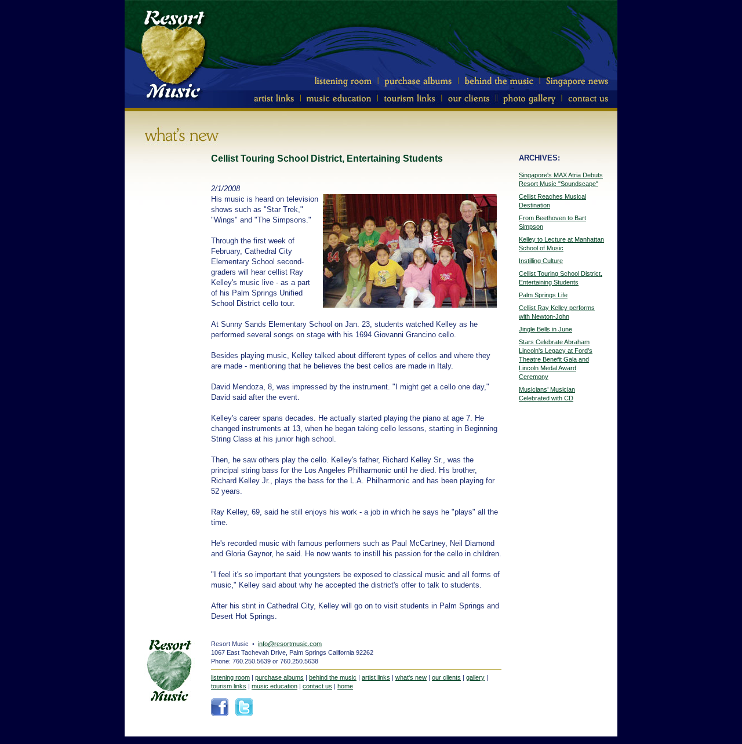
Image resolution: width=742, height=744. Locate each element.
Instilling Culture (541, 260)
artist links (376, 677)
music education (274, 686)
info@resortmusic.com (290, 643)
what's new (411, 677)
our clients (446, 677)
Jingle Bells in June (545, 329)
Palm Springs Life (543, 294)
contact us (317, 686)
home (345, 686)
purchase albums (279, 677)
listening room (230, 677)
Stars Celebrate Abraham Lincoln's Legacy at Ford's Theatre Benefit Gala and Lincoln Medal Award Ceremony (555, 359)
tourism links (228, 686)
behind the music (333, 677)
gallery (475, 677)
